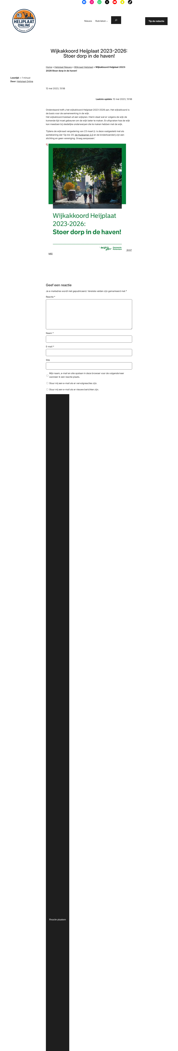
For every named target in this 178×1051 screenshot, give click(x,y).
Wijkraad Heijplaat (83, 67)
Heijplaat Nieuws (63, 67)
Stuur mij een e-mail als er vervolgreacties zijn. (73, 383)
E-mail (50, 346)
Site (48, 360)
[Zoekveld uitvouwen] (116, 20)
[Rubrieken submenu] (107, 21)
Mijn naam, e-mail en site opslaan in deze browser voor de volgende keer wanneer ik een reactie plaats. (86, 375)
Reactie (50, 297)
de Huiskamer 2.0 (84, 135)
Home (49, 67)
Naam (50, 333)
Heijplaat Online (25, 81)
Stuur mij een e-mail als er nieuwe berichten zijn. (74, 389)
